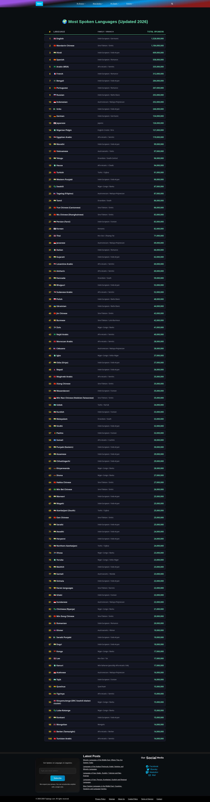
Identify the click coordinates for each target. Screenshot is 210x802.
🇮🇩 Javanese (59, 243)
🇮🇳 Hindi (58, 52)
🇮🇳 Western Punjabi (63, 179)
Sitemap (112, 799)
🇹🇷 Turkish (59, 172)
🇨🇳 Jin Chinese (60, 313)
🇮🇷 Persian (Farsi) (62, 221)
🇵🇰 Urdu (57, 109)
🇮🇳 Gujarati (59, 257)
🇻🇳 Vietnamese (61, 151)
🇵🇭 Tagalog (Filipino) (63, 193)
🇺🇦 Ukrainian (60, 306)
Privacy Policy (100, 799)
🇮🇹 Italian (58, 250)
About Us (121, 799)
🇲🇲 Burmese (59, 320)
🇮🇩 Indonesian (61, 102)
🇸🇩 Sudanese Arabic (63, 292)
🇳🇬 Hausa (58, 165)
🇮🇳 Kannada (59, 278)
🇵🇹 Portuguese (61, 88)
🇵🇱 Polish (58, 299)
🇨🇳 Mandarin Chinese (64, 45)
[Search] (172, 4)
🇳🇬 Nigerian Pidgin (63, 130)
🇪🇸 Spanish (59, 59)
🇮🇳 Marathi (59, 144)
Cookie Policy (133, 799)
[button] (102, 3)
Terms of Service (147, 799)
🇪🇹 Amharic (59, 271)
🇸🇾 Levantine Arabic (63, 264)
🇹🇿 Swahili (59, 186)
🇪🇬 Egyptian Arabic (63, 137)
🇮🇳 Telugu (58, 158)
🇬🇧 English (59, 38)
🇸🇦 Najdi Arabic (61, 334)
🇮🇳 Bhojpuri (59, 285)
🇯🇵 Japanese (59, 123)
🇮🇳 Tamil (58, 200)
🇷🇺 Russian (59, 95)
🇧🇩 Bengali (59, 80)
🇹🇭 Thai (57, 235)
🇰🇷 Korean (59, 228)
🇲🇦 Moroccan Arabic (63, 341)
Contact (159, 799)
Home (39, 3)
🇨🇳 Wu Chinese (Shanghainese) (68, 214)
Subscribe (57, 778)
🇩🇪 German (59, 116)
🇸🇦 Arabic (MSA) (61, 66)
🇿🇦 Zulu (57, 327)
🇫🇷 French (58, 73)
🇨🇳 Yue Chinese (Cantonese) (67, 207)
